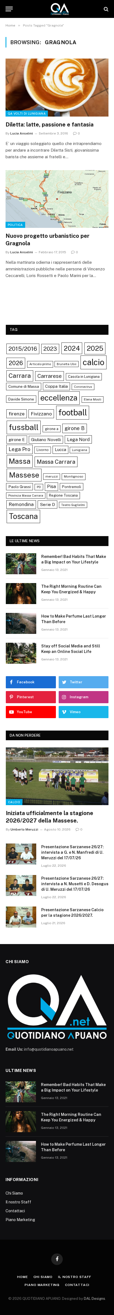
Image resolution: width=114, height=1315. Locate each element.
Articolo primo (40, 364)
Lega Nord (78, 439)
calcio (93, 362)
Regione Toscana (63, 495)
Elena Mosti (92, 399)
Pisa (51, 486)
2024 (72, 348)
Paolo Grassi (19, 486)
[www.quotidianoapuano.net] (60, 9)
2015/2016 (23, 348)
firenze (17, 414)
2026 (16, 363)
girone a (51, 429)
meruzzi (51, 476)
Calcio (14, 802)
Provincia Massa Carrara (25, 495)
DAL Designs (94, 1298)
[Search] (105, 9)
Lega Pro (19, 449)
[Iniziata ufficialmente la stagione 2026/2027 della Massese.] (57, 776)
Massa (19, 461)
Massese (24, 475)
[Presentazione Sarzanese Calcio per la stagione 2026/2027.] (21, 916)
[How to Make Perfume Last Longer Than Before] (21, 623)
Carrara (20, 375)
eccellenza (58, 397)
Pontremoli (71, 486)
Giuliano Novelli (46, 439)
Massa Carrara (56, 461)
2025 (95, 348)
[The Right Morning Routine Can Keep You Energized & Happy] (21, 593)
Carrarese (49, 376)
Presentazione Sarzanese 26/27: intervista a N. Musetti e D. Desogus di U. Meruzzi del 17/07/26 (74, 884)
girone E (17, 439)
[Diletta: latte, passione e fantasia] (57, 87)
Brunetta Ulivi (66, 364)
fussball (23, 427)
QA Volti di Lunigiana (27, 113)
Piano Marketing (20, 1220)
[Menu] (9, 9)
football (72, 412)
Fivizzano (41, 414)
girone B (74, 428)
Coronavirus (83, 386)
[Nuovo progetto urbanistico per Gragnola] (57, 199)
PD (39, 487)
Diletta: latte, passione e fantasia (50, 124)
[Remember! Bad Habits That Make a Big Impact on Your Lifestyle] (21, 563)
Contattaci (15, 1211)
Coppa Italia (56, 386)
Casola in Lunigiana (84, 377)
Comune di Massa (23, 386)
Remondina (21, 504)
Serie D (47, 504)
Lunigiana (79, 450)
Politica (15, 224)
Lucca (60, 449)
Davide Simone (21, 399)
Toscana (23, 516)
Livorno (43, 450)
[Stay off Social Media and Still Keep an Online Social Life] (21, 653)
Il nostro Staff (18, 1202)
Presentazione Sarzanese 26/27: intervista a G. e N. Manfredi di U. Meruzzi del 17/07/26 (72, 852)
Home (22, 1277)
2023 (50, 349)
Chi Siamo (14, 1193)
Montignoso (73, 476)
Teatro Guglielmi (73, 505)
